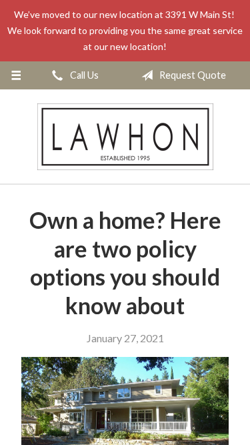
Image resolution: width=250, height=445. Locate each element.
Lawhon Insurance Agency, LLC (125, 136)
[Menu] (16, 75)
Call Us (83, 75)
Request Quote (191, 75)
